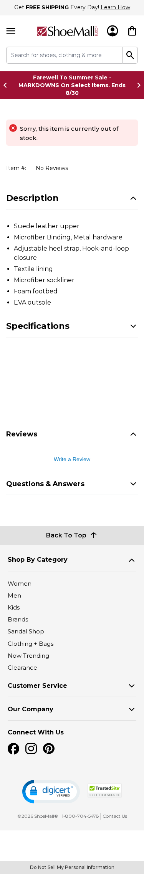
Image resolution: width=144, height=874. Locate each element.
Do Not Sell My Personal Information (72, 867)
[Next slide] (136, 85)
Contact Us (115, 816)
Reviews (21, 434)
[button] (51, 791)
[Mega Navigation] (10, 31)
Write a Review (72, 459)
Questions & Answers (45, 484)
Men (14, 595)
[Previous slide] (7, 85)
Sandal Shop (26, 631)
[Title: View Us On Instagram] (31, 748)
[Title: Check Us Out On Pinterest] (49, 748)
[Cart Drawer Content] (132, 31)
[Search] (130, 55)
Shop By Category (38, 559)
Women (19, 583)
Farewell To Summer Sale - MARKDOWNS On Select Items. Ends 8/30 (72, 85)
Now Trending (28, 655)
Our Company (30, 709)
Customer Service (37, 685)
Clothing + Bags (30, 643)
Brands (18, 619)
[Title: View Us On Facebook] (13, 748)
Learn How (115, 7)
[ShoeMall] (67, 31)
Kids (14, 607)
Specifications (38, 326)
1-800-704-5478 (80, 816)
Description (32, 198)
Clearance (22, 667)
